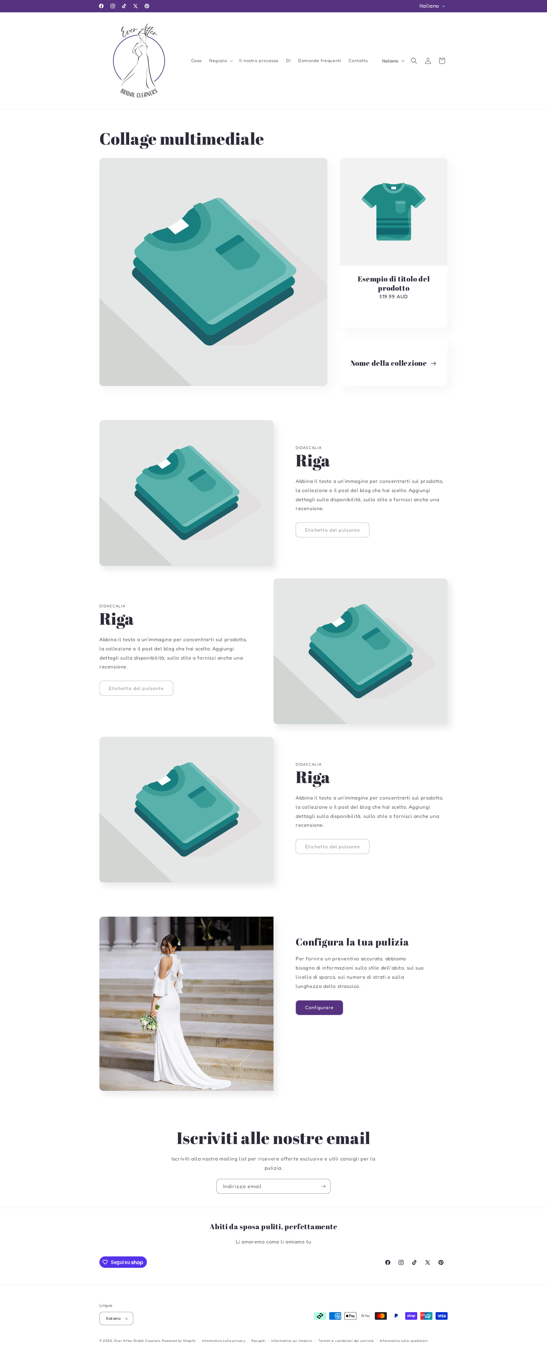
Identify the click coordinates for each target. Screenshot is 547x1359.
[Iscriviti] (323, 1186)
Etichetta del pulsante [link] (332, 530)
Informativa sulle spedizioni (404, 1340)
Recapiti (258, 1340)
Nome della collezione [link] (389, 363)
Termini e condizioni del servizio (346, 1340)
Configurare (319, 1007)
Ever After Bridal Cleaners (137, 1340)
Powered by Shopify (179, 1340)
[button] (220, 60)
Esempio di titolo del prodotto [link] (394, 283)
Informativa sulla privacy (224, 1340)
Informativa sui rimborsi (291, 1340)
